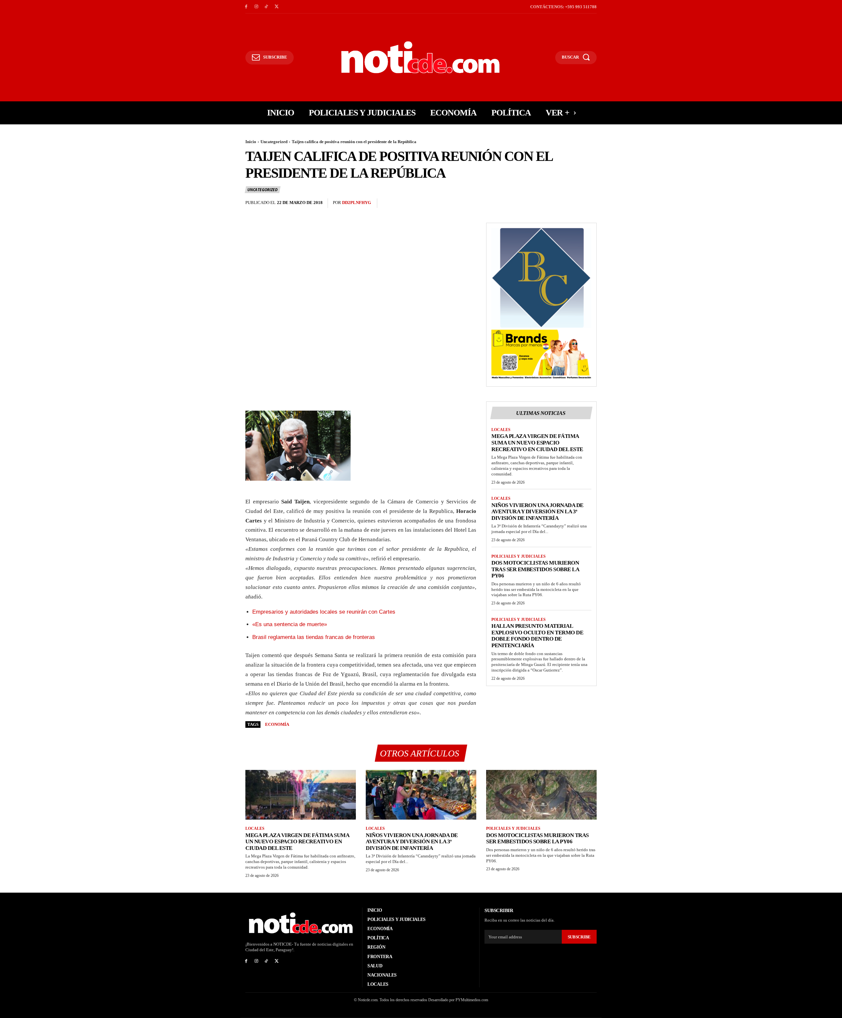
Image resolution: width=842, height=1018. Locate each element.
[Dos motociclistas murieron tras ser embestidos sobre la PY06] (541, 795)
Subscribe (579, 936)
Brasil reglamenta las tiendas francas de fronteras (313, 637)
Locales (500, 429)
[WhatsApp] (590, 203)
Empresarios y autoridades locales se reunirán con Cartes (323, 612)
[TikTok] (266, 6)
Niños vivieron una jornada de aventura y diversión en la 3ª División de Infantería (537, 511)
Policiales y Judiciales (518, 556)
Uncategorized (273, 141)
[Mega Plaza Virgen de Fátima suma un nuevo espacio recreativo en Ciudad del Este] (300, 795)
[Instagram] (256, 6)
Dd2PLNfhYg (356, 202)
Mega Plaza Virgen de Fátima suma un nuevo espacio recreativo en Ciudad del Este (537, 442)
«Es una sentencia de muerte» (289, 624)
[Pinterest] (575, 203)
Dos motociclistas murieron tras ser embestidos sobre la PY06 (535, 569)
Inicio (250, 141)
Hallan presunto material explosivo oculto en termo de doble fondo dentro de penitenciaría (537, 636)
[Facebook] (246, 6)
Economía (277, 724)
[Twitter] (276, 6)
